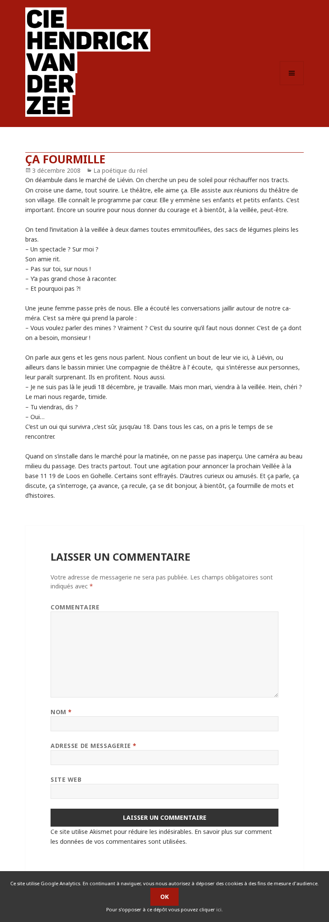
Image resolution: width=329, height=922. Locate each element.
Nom (61, 712)
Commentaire (75, 607)
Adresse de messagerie (94, 746)
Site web (66, 779)
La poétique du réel (120, 170)
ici (218, 909)
